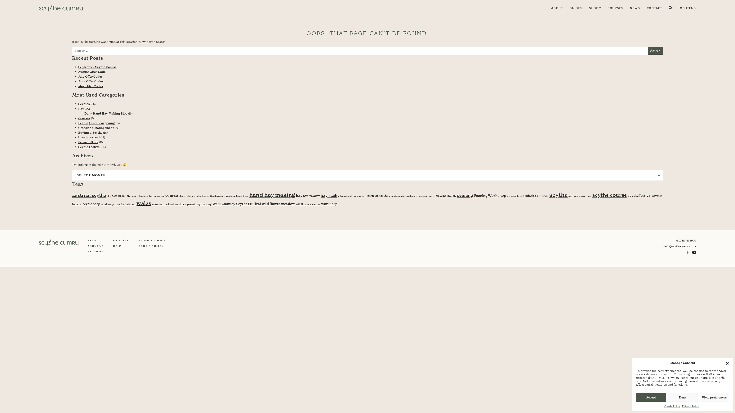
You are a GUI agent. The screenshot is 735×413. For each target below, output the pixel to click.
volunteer (130, 204)
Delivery (121, 240)
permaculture (514, 196)
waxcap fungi (166, 204)
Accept (651, 397)
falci (198, 195)
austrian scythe (89, 195)
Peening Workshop (490, 195)
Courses (615, 8)
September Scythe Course (97, 67)
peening (465, 195)
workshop (329, 204)
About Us (96, 246)
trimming (120, 204)
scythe (558, 194)
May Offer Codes (90, 86)
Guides (576, 8)
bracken (124, 196)
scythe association (579, 195)
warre (155, 204)
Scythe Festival (89, 147)
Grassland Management (96, 128)
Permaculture (88, 142)
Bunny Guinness (140, 196)
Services (95, 251)
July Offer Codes (90, 76)
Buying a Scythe (90, 132)
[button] (727, 363)
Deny (683, 397)
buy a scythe (157, 195)
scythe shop (91, 204)
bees (114, 196)
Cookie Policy (672, 406)
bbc (109, 196)
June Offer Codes (91, 81)
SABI (545, 195)
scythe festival (640, 196)
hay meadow (311, 196)
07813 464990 (687, 240)
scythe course (609, 195)
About (557, 8)
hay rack (329, 195)
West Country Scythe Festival (236, 204)
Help (117, 246)
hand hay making (272, 195)
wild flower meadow (278, 204)
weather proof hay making (193, 204)
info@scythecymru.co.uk (680, 246)
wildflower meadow (308, 204)
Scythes (84, 104)
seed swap (107, 204)
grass (246, 196)
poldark (528, 196)
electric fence (187, 195)
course (171, 195)
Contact (654, 8)
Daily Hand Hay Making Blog (105, 113)
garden (205, 196)
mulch (451, 196)
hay (299, 195)
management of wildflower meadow (408, 196)
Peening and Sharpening (96, 123)
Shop (594, 8)
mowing (441, 196)
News (635, 8)
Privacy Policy (690, 406)
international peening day (352, 196)
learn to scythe (377, 196)
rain (538, 196)
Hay (81, 109)
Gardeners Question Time (226, 195)
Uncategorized (89, 137)
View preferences (714, 397)
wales (143, 203)
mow (431, 195)
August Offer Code (92, 72)
